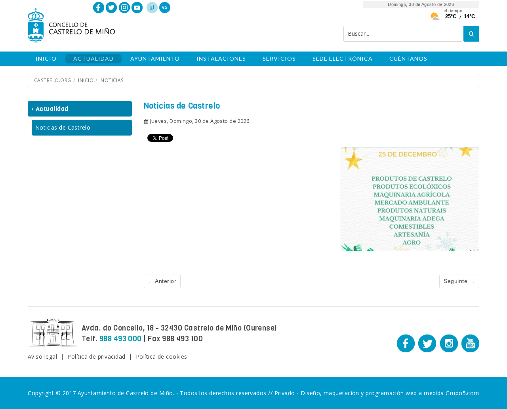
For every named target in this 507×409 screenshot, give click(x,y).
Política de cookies (161, 356)
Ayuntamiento (155, 58)
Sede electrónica (343, 58)
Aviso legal (42, 356)
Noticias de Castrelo (62, 127)
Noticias (112, 80)
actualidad (93, 58)
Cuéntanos (408, 58)
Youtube (137, 7)
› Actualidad (50, 109)
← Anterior (162, 281)
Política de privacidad (96, 356)
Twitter (111, 7)
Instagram (124, 7)
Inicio (46, 58)
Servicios (279, 58)
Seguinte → (459, 281)
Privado (284, 393)
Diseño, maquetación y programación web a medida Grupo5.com (390, 393)
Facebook (98, 7)
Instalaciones (221, 58)
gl (152, 7)
